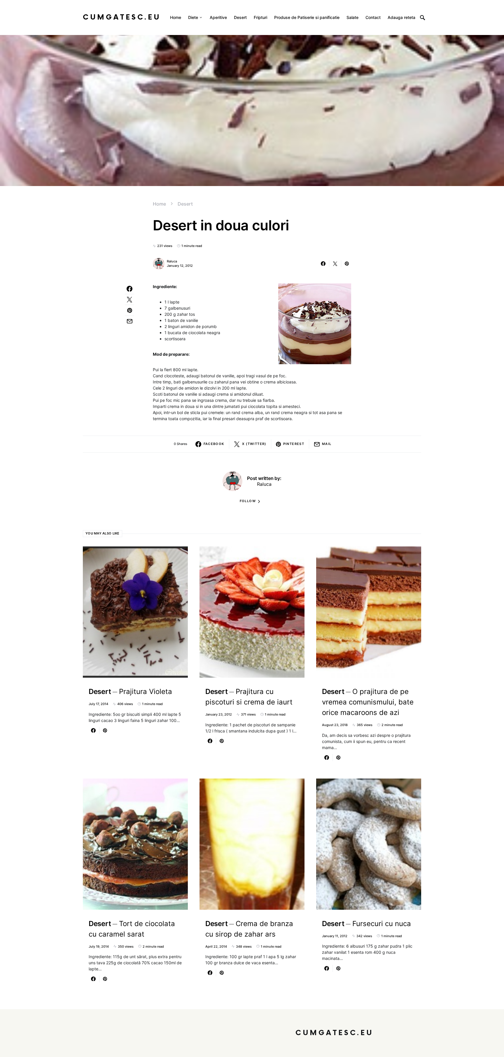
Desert (185, 204)
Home (159, 204)
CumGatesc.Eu (122, 17)
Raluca (172, 261)
